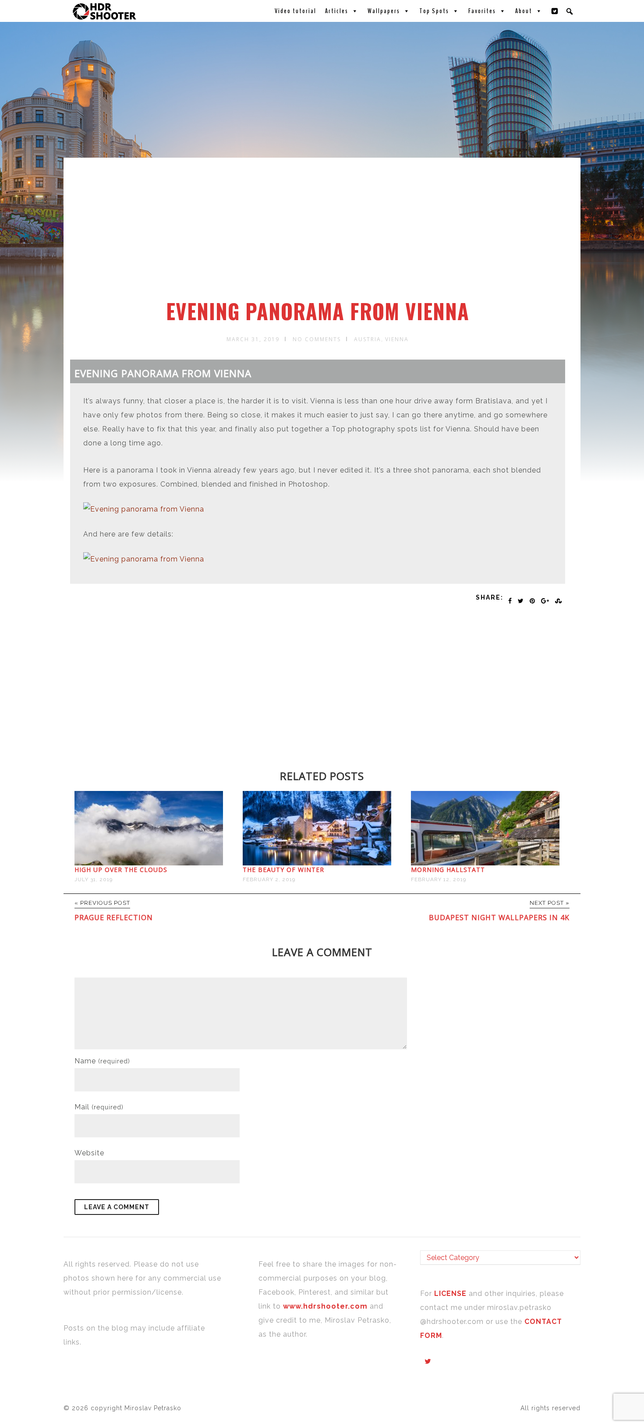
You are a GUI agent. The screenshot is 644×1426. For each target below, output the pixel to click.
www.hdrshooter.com (325, 1306)
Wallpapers (384, 11)
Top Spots (434, 11)
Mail (99, 1107)
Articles (336, 11)
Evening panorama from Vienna (317, 311)
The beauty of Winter (283, 869)
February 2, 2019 (269, 879)
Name (102, 1061)
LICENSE (451, 1293)
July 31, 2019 (93, 879)
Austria (367, 339)
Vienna (397, 339)
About (523, 11)
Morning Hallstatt (448, 869)
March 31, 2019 (253, 339)
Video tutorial (295, 11)
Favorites (482, 11)
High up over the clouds (120, 869)
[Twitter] (555, 11)
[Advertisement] (323, 233)
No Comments (317, 339)
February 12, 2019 (438, 879)
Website (89, 1153)
